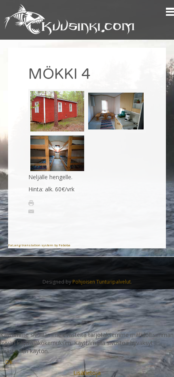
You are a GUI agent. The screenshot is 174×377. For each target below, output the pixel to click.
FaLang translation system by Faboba (39, 245)
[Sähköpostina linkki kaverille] (31, 211)
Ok (9, 362)
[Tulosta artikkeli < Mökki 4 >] (31, 202)
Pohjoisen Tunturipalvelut (101, 281)
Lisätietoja (87, 373)
